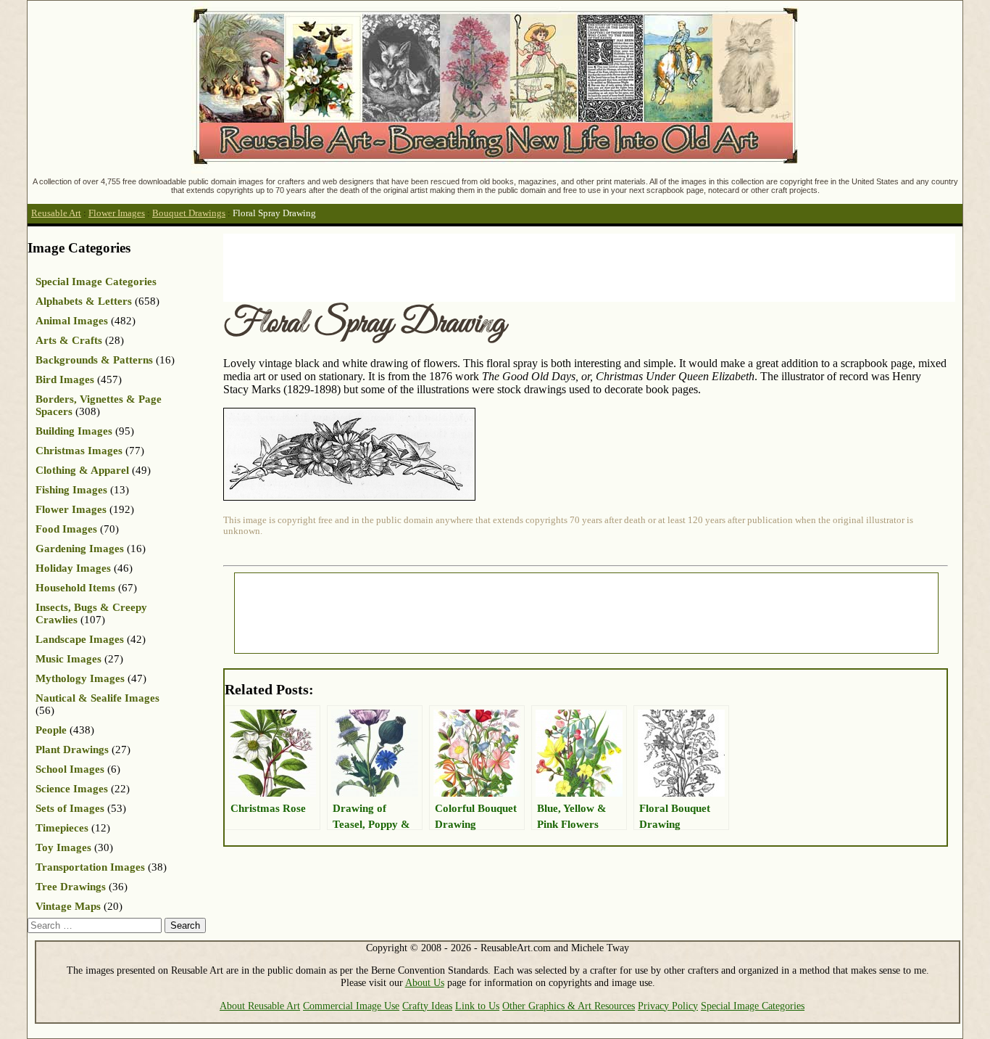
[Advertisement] (487, 266)
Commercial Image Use (351, 1005)
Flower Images (116, 213)
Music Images (68, 659)
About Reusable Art (260, 1005)
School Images (70, 769)
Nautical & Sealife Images (97, 698)
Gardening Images (80, 548)
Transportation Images (90, 867)
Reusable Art (56, 213)
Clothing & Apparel (82, 470)
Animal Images (72, 321)
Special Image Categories (96, 281)
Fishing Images (71, 490)
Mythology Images (80, 678)
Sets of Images (70, 808)
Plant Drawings (72, 749)
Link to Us (477, 1005)
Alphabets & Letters (84, 301)
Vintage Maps (68, 906)
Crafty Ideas (427, 1005)
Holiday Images (73, 568)
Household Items (75, 588)
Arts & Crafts (69, 340)
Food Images (66, 529)
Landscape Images (80, 639)
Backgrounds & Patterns (94, 360)
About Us (424, 982)
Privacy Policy (668, 1005)
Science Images (72, 788)
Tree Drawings (71, 886)
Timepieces (62, 828)
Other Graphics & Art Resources (568, 1005)
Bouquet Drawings (188, 213)
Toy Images (63, 847)
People (51, 730)
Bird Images (65, 379)
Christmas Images (79, 450)
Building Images (74, 431)
